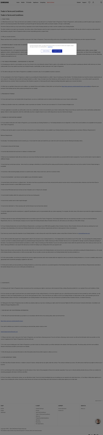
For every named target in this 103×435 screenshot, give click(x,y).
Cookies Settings (46, 50)
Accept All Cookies (57, 50)
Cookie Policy (50, 46)
